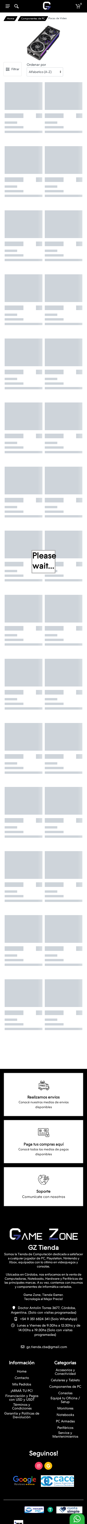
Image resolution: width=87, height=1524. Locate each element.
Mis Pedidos (21, 1384)
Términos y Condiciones (22, 1406)
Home (10, 18)
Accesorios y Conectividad (65, 1372)
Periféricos (65, 1428)
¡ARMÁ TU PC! (22, 1391)
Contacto (22, 1378)
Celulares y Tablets (65, 1380)
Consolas (65, 1393)
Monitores (65, 1408)
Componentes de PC (33, 18)
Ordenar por (36, 65)
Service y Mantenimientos (65, 1434)
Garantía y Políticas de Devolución (21, 1415)
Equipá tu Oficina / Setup (65, 1400)
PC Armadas (65, 1421)
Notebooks (65, 1415)
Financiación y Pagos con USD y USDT (21, 1397)
